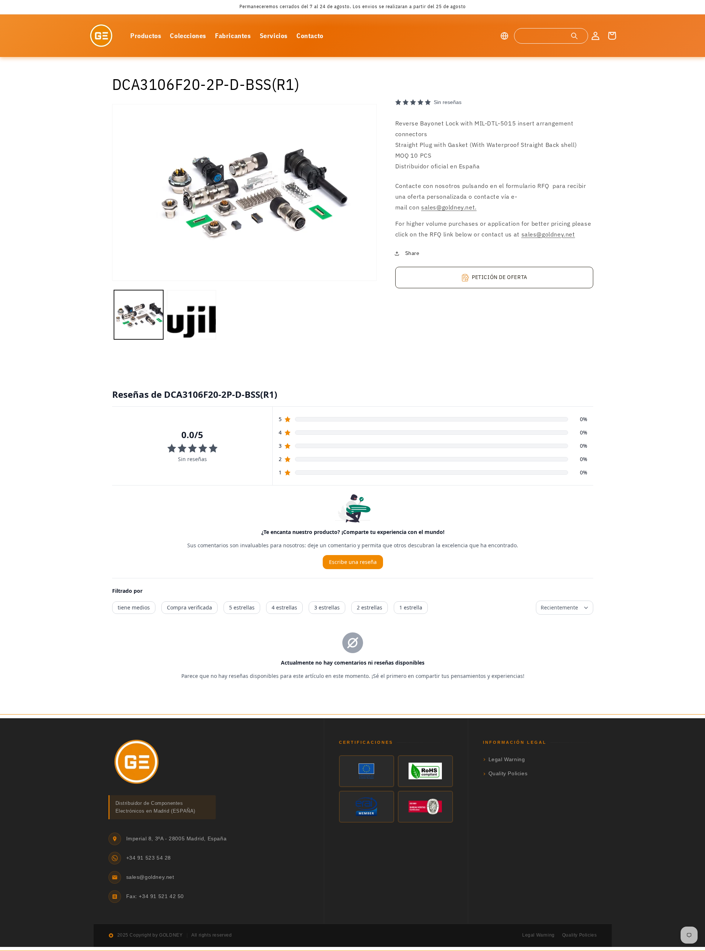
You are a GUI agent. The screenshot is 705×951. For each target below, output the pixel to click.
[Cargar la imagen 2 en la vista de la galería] (191, 314)
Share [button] (412, 253)
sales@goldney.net (548, 234)
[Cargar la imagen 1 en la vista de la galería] (138, 314)
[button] (551, 35)
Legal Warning (507, 759)
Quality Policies (508, 773)
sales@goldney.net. (449, 207)
